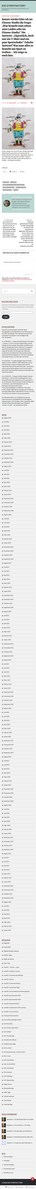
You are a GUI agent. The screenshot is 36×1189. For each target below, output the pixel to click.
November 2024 (8, 502)
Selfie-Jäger (7, 1092)
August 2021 (7, 660)
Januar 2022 (7, 639)
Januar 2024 (7, 543)
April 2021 (7, 676)
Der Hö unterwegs (9, 1036)
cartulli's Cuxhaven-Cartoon (12, 971)
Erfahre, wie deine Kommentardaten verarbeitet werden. (17, 280)
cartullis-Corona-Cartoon (11, 1011)
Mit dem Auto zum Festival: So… (23, 1131)
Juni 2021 (6, 668)
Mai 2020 (6, 720)
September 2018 (8, 801)
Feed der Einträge (9, 1164)
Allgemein (7, 943)
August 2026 (7, 418)
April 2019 (7, 773)
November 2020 (8, 696)
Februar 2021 (8, 684)
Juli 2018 (6, 809)
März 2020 (7, 728)
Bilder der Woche (9, 959)
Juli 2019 (6, 760)
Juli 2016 (6, 906)
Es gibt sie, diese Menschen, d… (24, 1143)
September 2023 (8, 559)
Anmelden (7, 1160)
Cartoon (6, 182)
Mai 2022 (6, 623)
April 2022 (7, 627)
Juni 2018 (6, 813)
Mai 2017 (6, 865)
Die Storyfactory (14, 5)
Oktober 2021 (8, 652)
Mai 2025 (6, 478)
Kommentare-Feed (9, 1168)
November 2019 (8, 744)
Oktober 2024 (8, 506)
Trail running (7, 1100)
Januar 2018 (7, 833)
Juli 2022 (6, 615)
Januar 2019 (7, 785)
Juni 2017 (6, 861)
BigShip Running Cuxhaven (11, 951)
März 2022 (7, 631)
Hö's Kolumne (8, 1072)
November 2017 (8, 841)
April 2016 (7, 918)
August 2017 (7, 853)
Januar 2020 (7, 736)
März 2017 (7, 874)
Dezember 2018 (8, 789)
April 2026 (7, 434)
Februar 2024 (8, 539)
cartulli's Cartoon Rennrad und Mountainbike (17, 991)
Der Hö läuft (7, 1031)
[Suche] (31, 291)
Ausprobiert (7, 947)
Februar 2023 (8, 587)
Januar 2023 (7, 591)
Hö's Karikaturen (9, 1068)
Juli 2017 (6, 857)
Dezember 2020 (8, 692)
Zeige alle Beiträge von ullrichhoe (21, 209)
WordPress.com (8, 1172)
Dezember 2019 (8, 740)
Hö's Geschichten (9, 1060)
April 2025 (7, 482)
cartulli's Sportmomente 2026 (12, 999)
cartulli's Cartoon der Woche (12, 983)
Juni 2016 (6, 910)
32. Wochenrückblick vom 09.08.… (24, 1119)
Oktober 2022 (8, 603)
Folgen (6, 317)
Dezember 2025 (8, 450)
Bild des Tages (8, 955)
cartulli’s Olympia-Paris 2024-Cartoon (15, 1007)
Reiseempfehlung (9, 1088)
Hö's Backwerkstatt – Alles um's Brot (14, 1052)
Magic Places (8, 1084)
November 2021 (8, 648)
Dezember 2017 (8, 837)
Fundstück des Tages (10, 1044)
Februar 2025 (8, 490)
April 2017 (7, 869)
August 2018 (7, 805)
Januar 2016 (7, 930)
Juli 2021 (6, 664)
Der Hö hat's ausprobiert (11, 16)
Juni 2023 (6, 571)
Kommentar (28, 274)
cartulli (13, 182)
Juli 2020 (6, 712)
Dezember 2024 (8, 498)
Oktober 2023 (8, 555)
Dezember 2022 (8, 595)
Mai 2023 (6, 575)
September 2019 (8, 752)
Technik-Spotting (9, 1096)
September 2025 (8, 462)
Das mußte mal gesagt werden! (13, 1019)
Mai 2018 (6, 817)
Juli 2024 (6, 518)
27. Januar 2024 (11, 103)
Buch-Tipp (7, 963)
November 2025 (8, 454)
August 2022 (7, 611)
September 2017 (8, 849)
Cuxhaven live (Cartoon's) (11, 1015)
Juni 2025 (6, 474)
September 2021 (8, 656)
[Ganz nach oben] (32, 1179)
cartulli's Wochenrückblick (11, 1003)
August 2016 (7, 902)
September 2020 (8, 704)
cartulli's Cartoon (9, 979)
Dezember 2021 (8, 644)
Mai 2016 (6, 914)
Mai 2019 (6, 769)
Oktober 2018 (8, 797)
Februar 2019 (8, 781)
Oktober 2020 (8, 700)
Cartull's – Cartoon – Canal (11, 967)
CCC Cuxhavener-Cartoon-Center (13, 184)
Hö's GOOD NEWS (9, 1064)
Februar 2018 (8, 829)
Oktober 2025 (8, 458)
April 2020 (7, 724)
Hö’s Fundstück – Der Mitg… (22, 1125)
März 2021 (7, 680)
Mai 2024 (6, 527)
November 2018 (8, 793)
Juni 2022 (6, 619)
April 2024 (7, 531)
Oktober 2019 (8, 748)
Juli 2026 (6, 422)
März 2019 (7, 777)
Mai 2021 (6, 672)
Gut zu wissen (8, 1048)
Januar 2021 (7, 688)
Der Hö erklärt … (8, 1023)
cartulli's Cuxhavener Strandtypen (13, 975)
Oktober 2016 (8, 894)
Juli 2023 (6, 567)
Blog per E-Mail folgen (10, 301)
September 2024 (8, 510)
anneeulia (9, 1119)
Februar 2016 (8, 926)
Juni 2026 (6, 426)
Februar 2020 (8, 732)
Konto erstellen (8, 1156)
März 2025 (7, 486)
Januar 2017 (7, 882)
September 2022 (8, 607)
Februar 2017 (8, 878)
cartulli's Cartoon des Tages (12, 987)
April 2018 (7, 821)
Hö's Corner (7, 1056)
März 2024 (7, 535)
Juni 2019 (6, 765)
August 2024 (7, 514)
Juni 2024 (6, 522)
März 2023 (7, 583)
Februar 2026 (8, 442)
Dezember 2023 (8, 547)
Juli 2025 (6, 470)
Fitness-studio (21, 187)
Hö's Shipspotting (9, 1080)
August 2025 (7, 466)
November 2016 (8, 890)
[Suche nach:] (18, 291)
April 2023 (7, 579)
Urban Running (8, 1104)
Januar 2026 (7, 446)
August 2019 (7, 756)
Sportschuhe (7, 189)
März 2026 (7, 438)
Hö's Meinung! (8, 1076)
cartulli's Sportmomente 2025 (12, 995)
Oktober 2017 (8, 845)
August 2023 (7, 563)
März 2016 (7, 922)
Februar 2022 (8, 635)
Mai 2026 (6, 430)
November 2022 (8, 599)
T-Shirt (15, 189)
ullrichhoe (24, 103)
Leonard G (10, 1143)
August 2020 (7, 708)
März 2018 (7, 825)
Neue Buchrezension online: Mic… (24, 1137)
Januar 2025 (7, 494)
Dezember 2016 (8, 886)
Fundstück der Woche (10, 1040)
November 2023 (8, 551)
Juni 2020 (6, 716)
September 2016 (8, 898)
